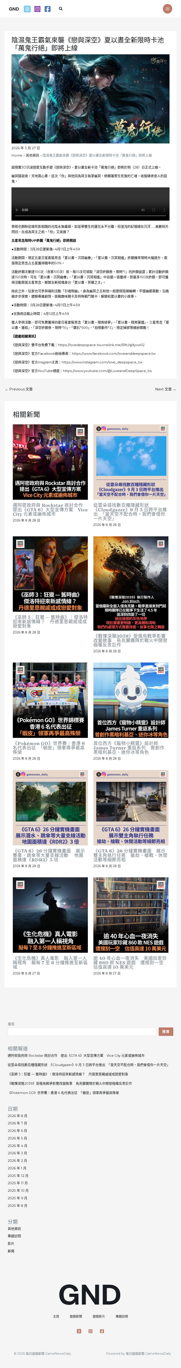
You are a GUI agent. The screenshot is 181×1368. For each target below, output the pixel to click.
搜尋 (11, 1024)
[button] (61, 9)
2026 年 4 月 (17, 1146)
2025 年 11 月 (18, 1183)
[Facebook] (47, 9)
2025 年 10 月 (18, 1190)
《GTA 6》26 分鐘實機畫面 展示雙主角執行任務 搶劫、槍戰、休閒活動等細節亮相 (130, 855)
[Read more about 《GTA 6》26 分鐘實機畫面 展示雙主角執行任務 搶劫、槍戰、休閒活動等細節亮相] (130, 807)
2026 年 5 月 (17, 1138)
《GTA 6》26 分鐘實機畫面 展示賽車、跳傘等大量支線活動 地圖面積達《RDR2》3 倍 (49, 855)
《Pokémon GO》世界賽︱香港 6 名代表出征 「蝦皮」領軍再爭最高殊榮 (49, 748)
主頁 (56, 1316)
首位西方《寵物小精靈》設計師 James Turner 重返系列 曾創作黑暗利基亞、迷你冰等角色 (128, 748)
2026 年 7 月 (17, 1123)
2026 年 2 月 (17, 1160)
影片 (11, 1243)
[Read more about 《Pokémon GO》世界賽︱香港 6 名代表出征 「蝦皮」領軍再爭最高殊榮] (50, 700)
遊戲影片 (99, 1316)
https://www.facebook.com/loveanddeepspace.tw (114, 353)
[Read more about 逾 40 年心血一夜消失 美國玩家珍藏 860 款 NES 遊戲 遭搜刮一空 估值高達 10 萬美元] (130, 915)
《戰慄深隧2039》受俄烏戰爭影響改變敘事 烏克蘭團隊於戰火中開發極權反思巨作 (130, 640)
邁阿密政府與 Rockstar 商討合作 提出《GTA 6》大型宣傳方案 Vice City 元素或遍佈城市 (50, 509)
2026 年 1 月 (17, 1168)
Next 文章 (165, 389)
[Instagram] (37, 9)
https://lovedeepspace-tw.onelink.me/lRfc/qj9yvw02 (101, 345)
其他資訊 (14, 1229)
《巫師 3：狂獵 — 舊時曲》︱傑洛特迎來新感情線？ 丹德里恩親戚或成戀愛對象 (50, 621)
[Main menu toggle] (167, 9)
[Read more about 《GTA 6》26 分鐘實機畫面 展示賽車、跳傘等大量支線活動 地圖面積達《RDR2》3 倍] (50, 807)
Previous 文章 (19, 389)
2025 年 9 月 (17, 1198)
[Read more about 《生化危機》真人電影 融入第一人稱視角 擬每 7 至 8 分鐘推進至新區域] (50, 915)
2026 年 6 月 (17, 1131)
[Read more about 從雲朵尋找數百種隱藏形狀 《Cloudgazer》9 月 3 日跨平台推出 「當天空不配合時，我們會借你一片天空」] (130, 462)
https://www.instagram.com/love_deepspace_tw (102, 362)
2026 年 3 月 (17, 1153)
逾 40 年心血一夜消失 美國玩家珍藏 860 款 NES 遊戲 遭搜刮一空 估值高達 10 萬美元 (130, 962)
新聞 (11, 1251)
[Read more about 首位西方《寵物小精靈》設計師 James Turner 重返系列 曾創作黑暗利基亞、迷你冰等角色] (130, 700)
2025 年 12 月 (18, 1176)
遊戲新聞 (76, 1316)
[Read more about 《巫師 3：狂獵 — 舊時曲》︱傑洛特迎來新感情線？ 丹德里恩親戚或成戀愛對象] (50, 574)
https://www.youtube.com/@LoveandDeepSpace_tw (107, 371)
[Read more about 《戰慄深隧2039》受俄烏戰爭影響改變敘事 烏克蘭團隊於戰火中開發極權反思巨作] (130, 583)
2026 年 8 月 (17, 1116)
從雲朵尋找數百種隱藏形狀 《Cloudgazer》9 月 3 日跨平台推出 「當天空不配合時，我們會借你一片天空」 (130, 511)
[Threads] (27, 9)
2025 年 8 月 (17, 1205)
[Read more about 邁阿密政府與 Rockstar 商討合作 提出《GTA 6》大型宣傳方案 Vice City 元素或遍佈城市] (50, 462)
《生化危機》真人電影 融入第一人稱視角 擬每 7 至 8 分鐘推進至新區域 (50, 962)
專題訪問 (14, 1236)
